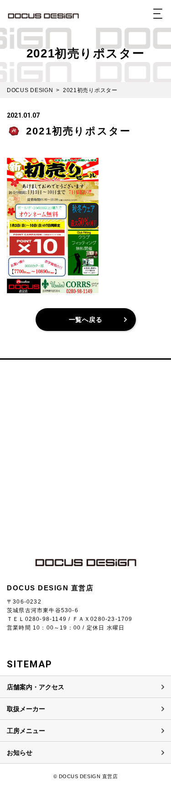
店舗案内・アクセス (35, 687)
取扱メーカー (26, 709)
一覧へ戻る (86, 319)
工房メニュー (26, 730)
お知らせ (19, 752)
